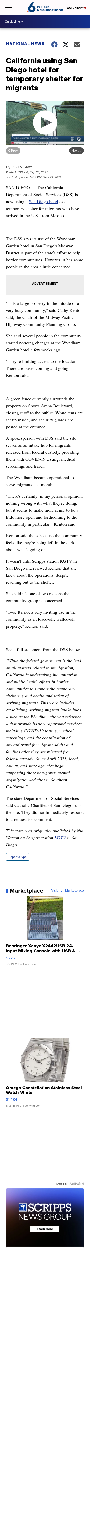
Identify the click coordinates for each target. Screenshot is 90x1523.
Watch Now (75, 7)
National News (25, 43)
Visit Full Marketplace (67, 890)
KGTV (60, 838)
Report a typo (18, 857)
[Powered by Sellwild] (77, 1184)
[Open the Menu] (8, 7)
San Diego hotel (43, 201)
